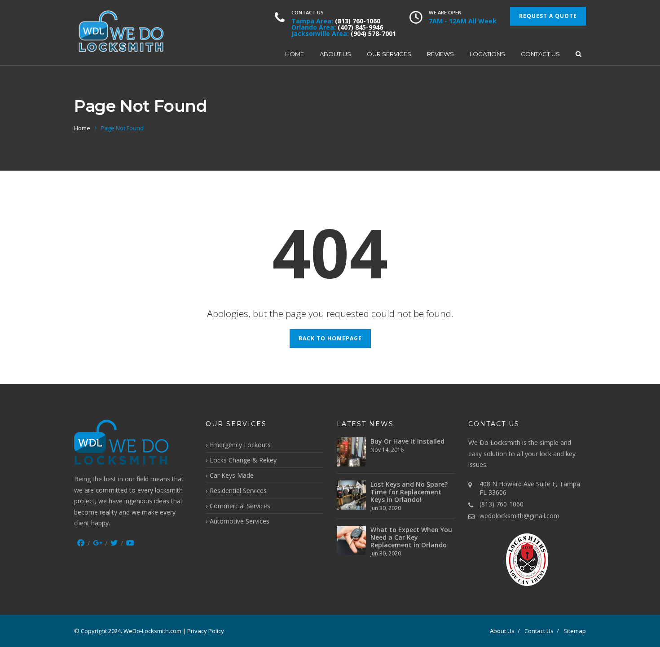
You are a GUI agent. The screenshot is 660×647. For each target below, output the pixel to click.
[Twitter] (114, 542)
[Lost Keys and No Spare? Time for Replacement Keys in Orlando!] (351, 495)
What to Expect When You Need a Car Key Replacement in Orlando (411, 537)
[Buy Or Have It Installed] (351, 452)
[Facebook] (81, 542)
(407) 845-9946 (360, 27)
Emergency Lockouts (240, 444)
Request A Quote (548, 16)
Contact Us (540, 53)
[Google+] (97, 542)
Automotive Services (239, 521)
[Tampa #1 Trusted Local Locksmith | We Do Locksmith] (121, 32)
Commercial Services (240, 506)
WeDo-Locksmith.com (152, 631)
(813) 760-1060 (357, 21)
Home (294, 53)
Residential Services (238, 490)
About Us (335, 53)
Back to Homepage (330, 338)
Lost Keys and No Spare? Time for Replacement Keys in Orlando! (409, 491)
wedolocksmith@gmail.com (519, 515)
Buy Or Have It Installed (407, 441)
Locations (487, 53)
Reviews (440, 53)
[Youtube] (130, 542)
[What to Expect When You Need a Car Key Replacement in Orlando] (351, 540)
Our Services (389, 53)
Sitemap (574, 631)
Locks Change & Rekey (243, 460)
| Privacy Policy (203, 631)
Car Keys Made (232, 475)
